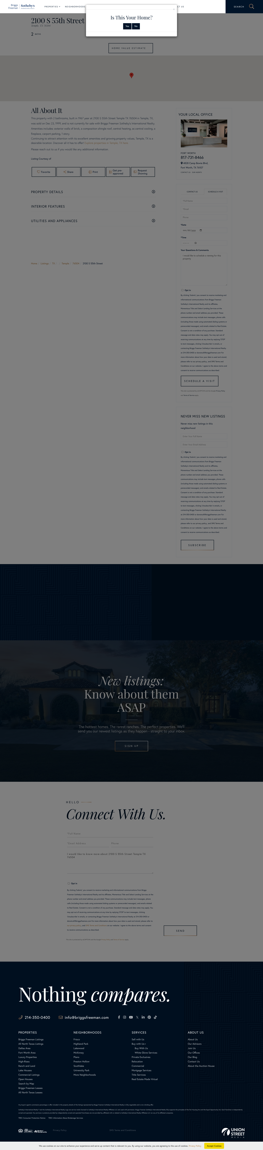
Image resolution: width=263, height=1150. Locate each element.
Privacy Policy (195, 1145)
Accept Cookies (214, 1145)
